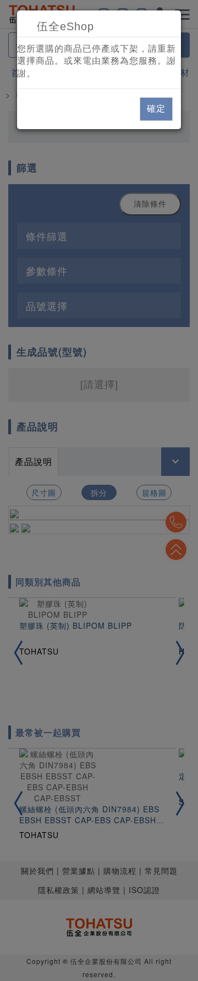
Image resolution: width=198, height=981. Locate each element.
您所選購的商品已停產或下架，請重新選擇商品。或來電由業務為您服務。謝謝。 (96, 61)
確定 (156, 108)
